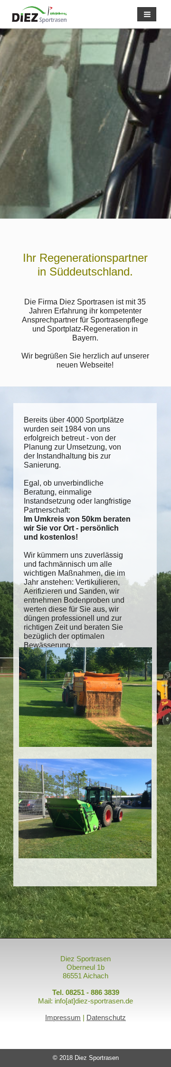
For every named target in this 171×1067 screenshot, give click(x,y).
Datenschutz (106, 1017)
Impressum (63, 1017)
